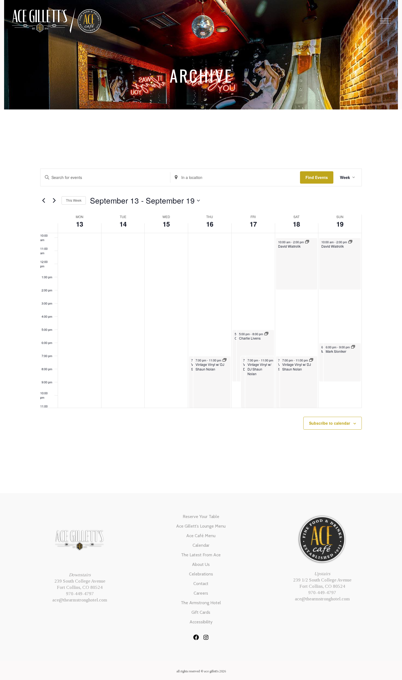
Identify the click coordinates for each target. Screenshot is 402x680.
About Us (201, 564)
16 (209, 223)
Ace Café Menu (200, 535)
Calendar (201, 545)
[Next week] (54, 200)
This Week (73, 200)
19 (339, 223)
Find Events (316, 177)
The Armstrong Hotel (201, 602)
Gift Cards (200, 612)
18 (296, 223)
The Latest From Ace (201, 554)
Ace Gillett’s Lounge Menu (201, 526)
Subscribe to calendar (329, 423)
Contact (200, 583)
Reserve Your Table (201, 516)
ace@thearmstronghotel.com (79, 600)
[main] (201, 312)
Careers (201, 593)
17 (253, 223)
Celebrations (201, 574)
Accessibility (201, 621)
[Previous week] (43, 200)
